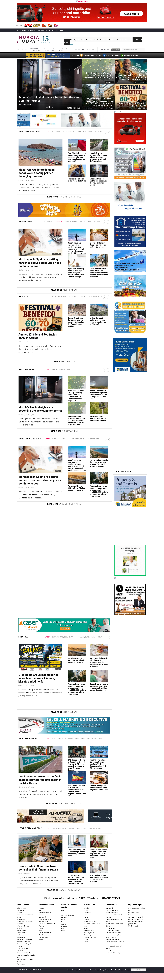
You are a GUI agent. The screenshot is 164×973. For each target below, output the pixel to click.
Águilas (76, 40)
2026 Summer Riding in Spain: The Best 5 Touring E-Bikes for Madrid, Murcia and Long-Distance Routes (76, 765)
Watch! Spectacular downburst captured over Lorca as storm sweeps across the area (98, 395)
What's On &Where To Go (49, 49)
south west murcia (85, 132)
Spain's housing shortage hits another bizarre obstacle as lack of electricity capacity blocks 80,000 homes (77, 465)
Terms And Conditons (86, 970)
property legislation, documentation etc (83, 439)
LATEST (47, 132)
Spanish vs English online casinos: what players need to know (99, 788)
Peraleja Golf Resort (90, 937)
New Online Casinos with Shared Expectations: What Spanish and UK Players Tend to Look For (77, 791)
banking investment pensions (63, 828)
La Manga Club (21, 919)
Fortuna (63, 922)
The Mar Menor (23, 904)
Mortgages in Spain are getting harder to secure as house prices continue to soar (40, 480)
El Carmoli (20, 913)
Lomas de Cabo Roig (113, 953)
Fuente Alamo (43, 921)
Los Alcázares (110, 40)
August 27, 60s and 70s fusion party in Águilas (38, 336)
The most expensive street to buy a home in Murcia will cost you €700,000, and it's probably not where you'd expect (99, 491)
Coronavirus (132, 915)
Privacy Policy (99, 970)
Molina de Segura (89, 930)
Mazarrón (120, 40)
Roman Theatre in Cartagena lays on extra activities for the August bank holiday (76, 322)
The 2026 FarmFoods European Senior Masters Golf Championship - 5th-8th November (98, 764)
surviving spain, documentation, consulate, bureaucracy (73, 637)
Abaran (86, 910)
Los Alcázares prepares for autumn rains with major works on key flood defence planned (98, 157)
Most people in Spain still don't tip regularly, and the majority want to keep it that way (99, 662)
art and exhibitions (59, 297)
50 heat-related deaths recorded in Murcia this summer (98, 418)
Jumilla (96, 40)
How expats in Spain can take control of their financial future (38, 868)
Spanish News (104, 50)
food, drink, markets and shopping (101, 297)
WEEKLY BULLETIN (57, 31)
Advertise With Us (124, 970)
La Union (19, 928)
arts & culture (85, 222)
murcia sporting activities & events (65, 739)
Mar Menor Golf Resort (24, 939)
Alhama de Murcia (86, 40)
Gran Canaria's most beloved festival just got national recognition (99, 246)
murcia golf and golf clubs (91, 739)
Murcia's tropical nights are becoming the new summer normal (98, 182)
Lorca (102, 40)
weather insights (58, 369)
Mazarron (42, 930)
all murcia (56, 132)
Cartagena (20, 910)
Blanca (86, 917)
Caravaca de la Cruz (67, 915)
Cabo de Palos (21, 908)
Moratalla (64, 926)
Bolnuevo (42, 915)
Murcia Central (89, 904)
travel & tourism (71, 222)
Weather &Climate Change (36, 49)
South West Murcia (46, 904)
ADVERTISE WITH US (44, 31)
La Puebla (20, 924)
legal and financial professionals (101, 828)
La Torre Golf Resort (23, 926)
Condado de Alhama (45, 919)
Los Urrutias (21, 937)
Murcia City (87, 935)
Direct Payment (72, 970)
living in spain (81, 828)
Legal (107, 970)
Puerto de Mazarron (45, 933)
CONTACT (33, 31)
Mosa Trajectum (89, 933)
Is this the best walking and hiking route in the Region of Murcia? (98, 321)
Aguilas (41, 908)
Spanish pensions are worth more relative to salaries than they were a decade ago (99, 687)
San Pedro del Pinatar (24, 953)
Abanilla (86, 908)
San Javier (128, 40)
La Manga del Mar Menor (25, 921)
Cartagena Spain (133, 913)
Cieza (63, 920)
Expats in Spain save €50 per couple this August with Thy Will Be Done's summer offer (98, 854)
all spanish (48, 222)
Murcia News (23, 50)
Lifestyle (73, 50)
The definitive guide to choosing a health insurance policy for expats (76, 853)
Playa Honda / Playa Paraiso (26, 944)
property (58, 222)
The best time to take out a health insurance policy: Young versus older (98, 272)
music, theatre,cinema (77, 297)
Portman (19, 946)
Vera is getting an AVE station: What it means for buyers (76, 488)
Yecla (63, 931)
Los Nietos (20, 935)
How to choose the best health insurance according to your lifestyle (99, 878)
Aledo (41, 910)
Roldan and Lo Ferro (23, 948)
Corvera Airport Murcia (135, 917)
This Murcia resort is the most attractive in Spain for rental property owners (99, 463)
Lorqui (86, 928)
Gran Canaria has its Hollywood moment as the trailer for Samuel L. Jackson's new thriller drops (40, 263)
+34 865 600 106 (24, 31)
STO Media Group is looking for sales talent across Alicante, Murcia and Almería (38, 678)
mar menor (99, 132)
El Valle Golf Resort (90, 921)
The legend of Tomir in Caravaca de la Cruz (77, 180)
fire (68, 369)
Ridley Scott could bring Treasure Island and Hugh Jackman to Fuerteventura (77, 246)
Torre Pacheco (21, 964)
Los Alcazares (21, 930)
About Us (113, 970)
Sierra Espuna (43, 937)
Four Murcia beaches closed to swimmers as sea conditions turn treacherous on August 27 (77, 157)
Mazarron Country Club (113, 935)
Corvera (86, 919)
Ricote (86, 939)
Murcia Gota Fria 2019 (135, 919)
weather (97, 222)
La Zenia (108, 951)
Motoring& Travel (63, 49)
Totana (41, 939)
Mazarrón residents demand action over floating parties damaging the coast (37, 173)
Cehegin (64, 917)
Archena (86, 915)
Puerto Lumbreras (45, 935)
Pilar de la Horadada (23, 942)
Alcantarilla (87, 913)
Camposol (42, 917)
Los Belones (21, 933)
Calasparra (65, 913)
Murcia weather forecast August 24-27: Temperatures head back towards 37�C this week (76, 420)
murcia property (69, 132)
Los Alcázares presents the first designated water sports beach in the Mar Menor (40, 780)
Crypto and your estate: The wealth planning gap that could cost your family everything (76, 879)
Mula (62, 929)
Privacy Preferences (138, 970)
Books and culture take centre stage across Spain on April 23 (77, 272)
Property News (88, 50)
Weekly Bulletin (133, 926)
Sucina (86, 942)
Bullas (63, 911)
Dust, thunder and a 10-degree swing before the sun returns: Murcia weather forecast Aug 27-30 (76, 396)
